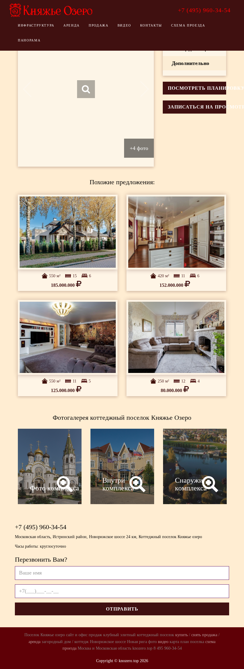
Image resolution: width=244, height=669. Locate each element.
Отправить (122, 608)
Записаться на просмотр (197, 106)
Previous (31, 89)
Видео (124, 25)
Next (140, 89)
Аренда (71, 25)
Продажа (99, 25)
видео (163, 641)
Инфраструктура (36, 25)
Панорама (29, 40)
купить (181, 635)
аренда (34, 641)
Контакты (151, 25)
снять (196, 635)
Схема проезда (188, 25)
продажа (209, 635)
